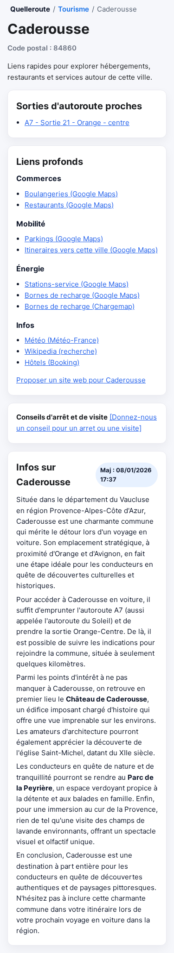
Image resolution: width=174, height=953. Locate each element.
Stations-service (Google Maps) (77, 284)
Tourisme (73, 9)
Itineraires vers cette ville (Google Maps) (91, 249)
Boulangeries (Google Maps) (71, 193)
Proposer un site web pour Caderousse (81, 380)
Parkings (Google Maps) (64, 238)
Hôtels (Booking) (52, 362)
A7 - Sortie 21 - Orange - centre (77, 122)
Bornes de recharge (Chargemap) (80, 306)
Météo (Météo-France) (62, 340)
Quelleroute (30, 9)
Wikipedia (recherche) (61, 351)
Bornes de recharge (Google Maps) (82, 295)
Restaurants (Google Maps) (69, 205)
